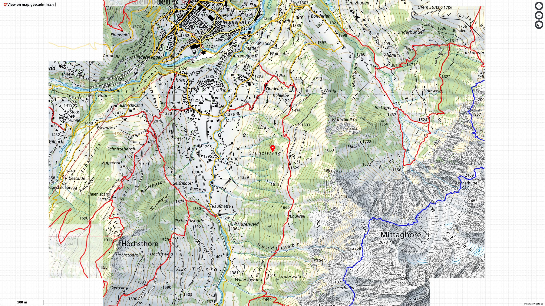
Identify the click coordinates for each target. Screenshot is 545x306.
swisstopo (538, 303)
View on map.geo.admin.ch (30, 4)
